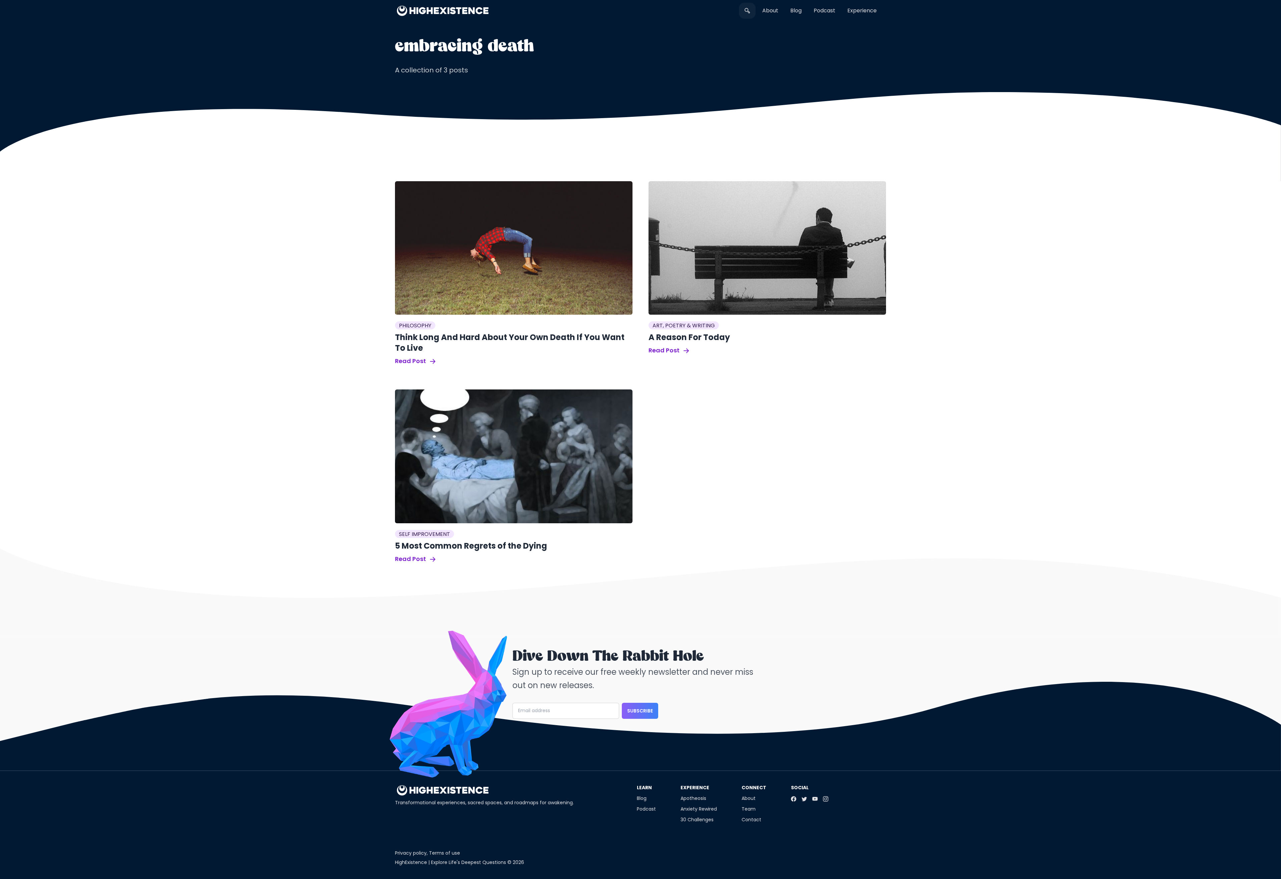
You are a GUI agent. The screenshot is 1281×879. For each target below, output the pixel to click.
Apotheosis (693, 798)
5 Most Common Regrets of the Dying (471, 545)
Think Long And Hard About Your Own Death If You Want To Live (509, 342)
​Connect (754, 787)
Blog (796, 10)
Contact (751, 819)
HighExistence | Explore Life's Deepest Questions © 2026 (459, 862)
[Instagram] (825, 799)
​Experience (862, 10)
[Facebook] (793, 799)
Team (749, 809)
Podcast (824, 10)
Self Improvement (424, 534)
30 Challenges (697, 819)
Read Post (411, 361)
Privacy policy (411, 853)
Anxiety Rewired (699, 809)
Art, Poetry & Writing (684, 325)
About (770, 10)
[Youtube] (815, 799)
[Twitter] (804, 799)
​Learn (644, 787)
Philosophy (415, 325)
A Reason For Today (689, 337)
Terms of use (444, 853)
